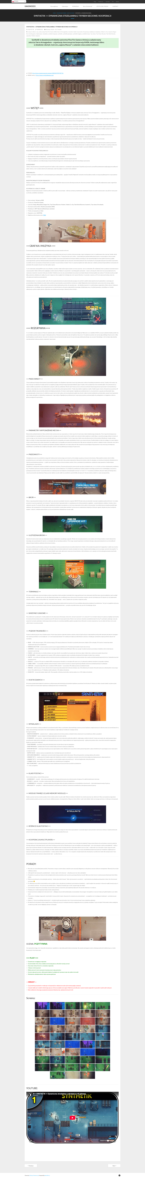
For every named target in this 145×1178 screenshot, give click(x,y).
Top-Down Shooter (101, 34)
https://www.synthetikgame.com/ (45, 75)
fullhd (55, 32)
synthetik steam (86, 34)
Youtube (71, 13)
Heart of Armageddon (62, 32)
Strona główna (54, 6)
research (110, 32)
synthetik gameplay (67, 34)
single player (39, 34)
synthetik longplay (77, 34)
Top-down (93, 34)
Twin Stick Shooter (110, 34)
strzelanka (45, 34)
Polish (16, 1)
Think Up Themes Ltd (34, 1175)
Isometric (70, 32)
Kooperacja (86, 32)
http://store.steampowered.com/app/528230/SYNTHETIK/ (48, 73)
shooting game (32, 34)
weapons (37, 35)
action (40, 32)
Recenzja (59, 13)
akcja (43, 32)
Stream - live (66, 13)
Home (54, 13)
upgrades (28, 35)
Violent (33, 35)
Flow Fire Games (49, 32)
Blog (95, 1)
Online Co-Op (104, 32)
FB (112, 1)
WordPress (47, 1175)
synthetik (60, 34)
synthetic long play (52, 34)
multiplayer (92, 32)
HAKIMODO (40, 29)
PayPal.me (100, 1)
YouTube (108, 1)
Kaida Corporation (78, 32)
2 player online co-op (33, 32)
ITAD (44, 215)
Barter (117, 1)
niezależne (97, 32)
